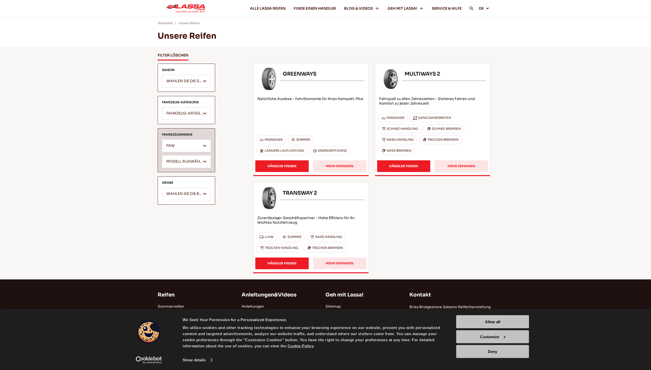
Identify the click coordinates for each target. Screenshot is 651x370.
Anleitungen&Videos (269, 295)
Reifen (166, 295)
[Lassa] (186, 8)
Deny (492, 351)
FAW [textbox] (170, 146)
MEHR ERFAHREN (339, 166)
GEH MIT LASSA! (402, 8)
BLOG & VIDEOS (358, 8)
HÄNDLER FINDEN (282, 166)
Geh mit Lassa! (344, 295)
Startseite (165, 23)
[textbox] (186, 81)
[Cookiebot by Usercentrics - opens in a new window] (149, 360)
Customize (489, 336)
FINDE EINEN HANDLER (315, 8)
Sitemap (333, 306)
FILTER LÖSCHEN (173, 55)
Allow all (492, 322)
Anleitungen (253, 306)
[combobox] (186, 81)
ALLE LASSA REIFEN (268, 8)
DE (481, 8)
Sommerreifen (171, 306)
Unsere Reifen (189, 23)
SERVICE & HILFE (447, 8)
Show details (194, 360)
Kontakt (420, 295)
